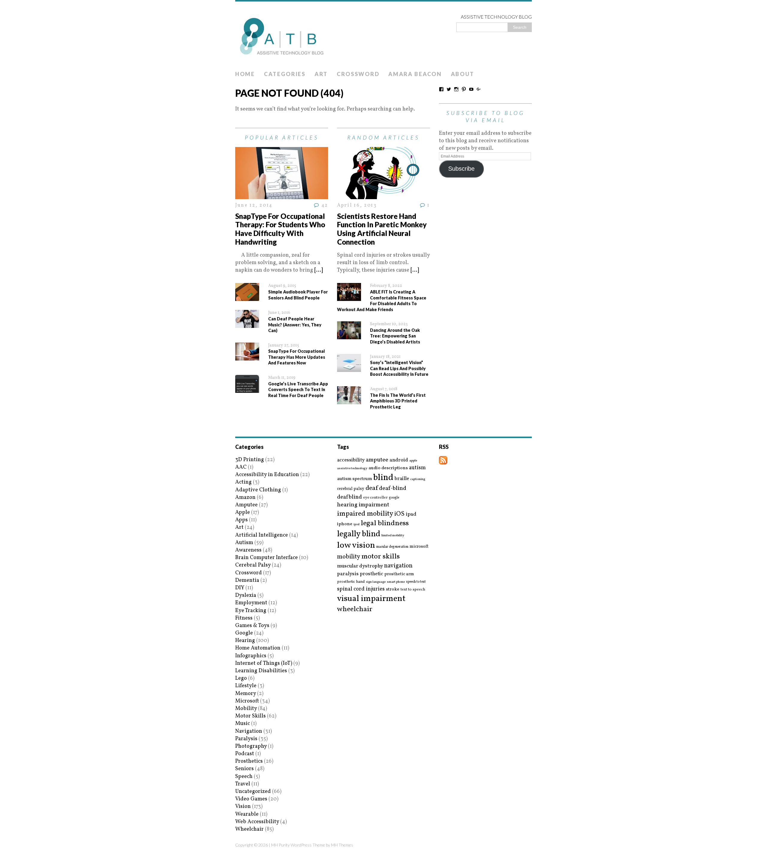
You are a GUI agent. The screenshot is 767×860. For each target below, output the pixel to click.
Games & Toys (252, 625)
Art (321, 74)
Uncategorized (253, 791)
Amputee (246, 505)
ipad (411, 514)
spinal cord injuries (361, 589)
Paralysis (246, 739)
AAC (241, 467)
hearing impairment (363, 505)
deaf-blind (392, 488)
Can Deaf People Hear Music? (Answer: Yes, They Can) (294, 324)
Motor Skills (250, 716)
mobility (348, 557)
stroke (392, 589)
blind (383, 478)
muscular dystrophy (360, 566)
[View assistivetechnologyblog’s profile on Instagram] (456, 89)
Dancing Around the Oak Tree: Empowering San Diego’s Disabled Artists (395, 336)
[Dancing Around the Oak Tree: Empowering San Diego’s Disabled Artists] (349, 335)
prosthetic (371, 573)
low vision (356, 546)
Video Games (251, 799)
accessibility (351, 460)
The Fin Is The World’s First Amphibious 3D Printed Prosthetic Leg (398, 401)
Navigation (248, 731)
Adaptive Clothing (258, 490)
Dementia (247, 580)
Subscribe (461, 168)
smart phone (396, 582)
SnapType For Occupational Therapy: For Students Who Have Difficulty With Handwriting (280, 229)
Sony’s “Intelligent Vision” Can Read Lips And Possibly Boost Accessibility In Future (399, 368)
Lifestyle (245, 686)
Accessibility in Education (267, 475)
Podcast (244, 754)
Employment (251, 603)
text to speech (413, 589)
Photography (251, 746)
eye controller (375, 497)
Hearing (245, 640)
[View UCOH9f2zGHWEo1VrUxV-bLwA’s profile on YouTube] (471, 89)
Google (244, 633)
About (463, 74)
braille (402, 478)
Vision (243, 806)
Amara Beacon (415, 74)
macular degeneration (392, 546)
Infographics (250, 656)
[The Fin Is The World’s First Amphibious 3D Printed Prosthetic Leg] (349, 400)
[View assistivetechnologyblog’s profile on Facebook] (441, 89)
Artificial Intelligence (261, 535)
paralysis (348, 574)
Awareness (248, 550)
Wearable (247, 814)
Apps (241, 520)
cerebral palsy (350, 489)
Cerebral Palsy (253, 565)
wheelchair (354, 609)
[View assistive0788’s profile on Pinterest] (463, 89)
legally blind (358, 534)
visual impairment (371, 599)
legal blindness (385, 524)
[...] (318, 270)
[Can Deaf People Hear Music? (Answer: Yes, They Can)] (247, 324)
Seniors (244, 769)
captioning (417, 479)
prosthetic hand (351, 582)
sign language (376, 582)
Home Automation (257, 648)
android (398, 460)
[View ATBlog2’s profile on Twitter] (448, 89)
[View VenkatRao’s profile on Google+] (478, 89)
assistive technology (352, 468)
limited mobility (392, 535)
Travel (242, 784)
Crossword (358, 74)
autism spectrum (354, 479)
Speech (244, 776)
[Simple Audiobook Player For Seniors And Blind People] (247, 297)
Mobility (246, 708)
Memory (245, 693)
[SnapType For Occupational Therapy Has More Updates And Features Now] (247, 357)
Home (245, 74)
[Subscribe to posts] (443, 460)
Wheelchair (249, 829)
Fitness (244, 618)
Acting (243, 482)
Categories (285, 74)
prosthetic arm (399, 574)
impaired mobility (365, 514)
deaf (372, 488)
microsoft (419, 547)
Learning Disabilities (261, 671)
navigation (398, 566)
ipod (357, 525)
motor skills (380, 556)
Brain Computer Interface (266, 557)
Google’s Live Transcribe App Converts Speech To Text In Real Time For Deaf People (298, 389)
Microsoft (247, 701)
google (394, 497)
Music (242, 723)
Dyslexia (245, 595)
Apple (242, 512)
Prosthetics (249, 761)
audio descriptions (388, 468)
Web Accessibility (257, 822)
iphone (344, 524)
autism (417, 468)
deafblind (349, 497)
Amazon (245, 497)
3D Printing (249, 460)
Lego (241, 678)
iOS (399, 514)
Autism (244, 542)
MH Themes (342, 844)
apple (413, 460)
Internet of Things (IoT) (263, 663)
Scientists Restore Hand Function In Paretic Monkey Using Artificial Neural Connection (382, 229)
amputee (377, 460)
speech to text (416, 581)
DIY (239, 588)
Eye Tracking (250, 610)
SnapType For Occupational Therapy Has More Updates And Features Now (296, 357)
